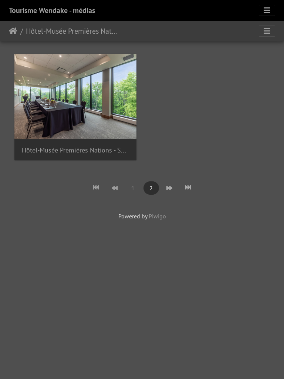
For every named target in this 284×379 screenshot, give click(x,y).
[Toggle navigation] (267, 10)
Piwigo (157, 216)
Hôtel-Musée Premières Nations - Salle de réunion (75, 150)
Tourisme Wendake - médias (52, 10)
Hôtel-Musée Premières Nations (71, 31)
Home (13, 31)
